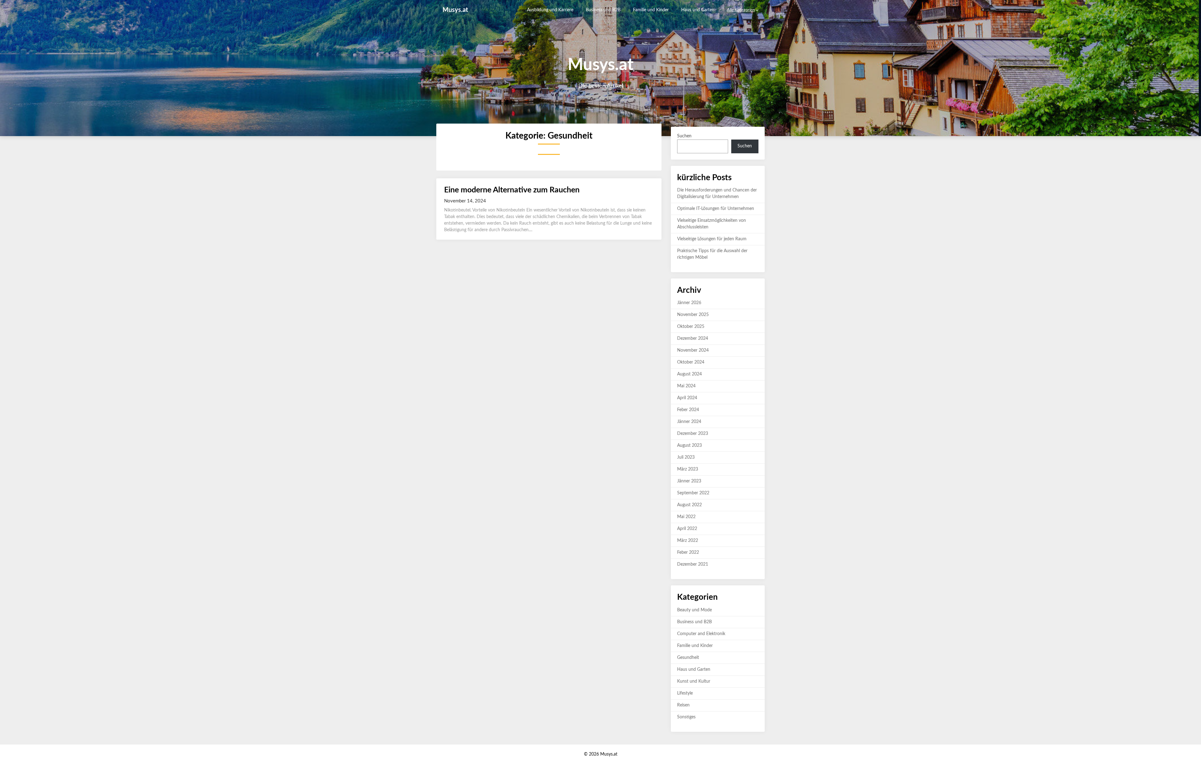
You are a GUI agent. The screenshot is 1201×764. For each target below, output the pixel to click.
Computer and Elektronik (701, 634)
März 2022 (687, 540)
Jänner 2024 (689, 422)
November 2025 (693, 315)
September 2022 (693, 493)
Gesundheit (688, 657)
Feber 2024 (688, 410)
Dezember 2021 (692, 564)
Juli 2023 (686, 457)
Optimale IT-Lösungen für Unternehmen (715, 208)
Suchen (684, 136)
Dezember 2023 (692, 433)
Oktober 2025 (690, 326)
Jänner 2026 (689, 303)
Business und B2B (603, 10)
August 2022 (689, 505)
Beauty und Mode (694, 610)
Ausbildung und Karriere (550, 10)
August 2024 (689, 374)
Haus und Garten (697, 10)
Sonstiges (686, 717)
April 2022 (687, 529)
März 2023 (687, 469)
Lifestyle (685, 693)
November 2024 (693, 350)
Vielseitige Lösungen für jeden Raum (712, 239)
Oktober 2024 (690, 362)
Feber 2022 (688, 552)
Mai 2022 (686, 517)
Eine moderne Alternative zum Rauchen (512, 190)
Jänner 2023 (689, 481)
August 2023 (689, 445)
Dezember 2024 (692, 338)
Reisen (683, 705)
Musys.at (455, 10)
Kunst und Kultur (693, 681)
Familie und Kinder (651, 10)
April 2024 (687, 398)
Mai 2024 (686, 386)
